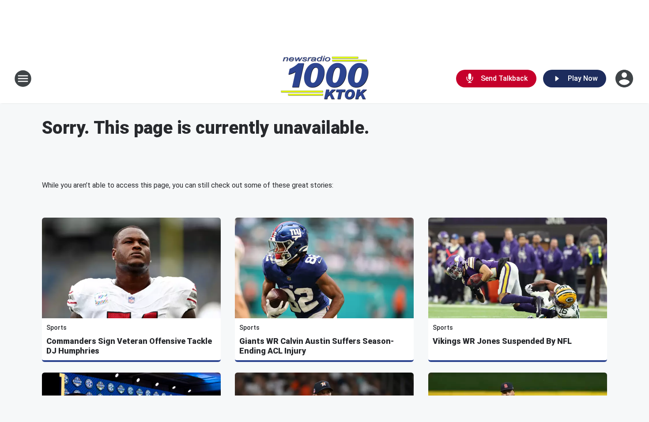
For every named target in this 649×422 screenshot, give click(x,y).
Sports (56, 327)
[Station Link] (325, 79)
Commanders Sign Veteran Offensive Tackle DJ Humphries (129, 345)
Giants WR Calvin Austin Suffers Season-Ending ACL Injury (316, 345)
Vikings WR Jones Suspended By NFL (502, 341)
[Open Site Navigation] (23, 78)
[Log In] (625, 78)
